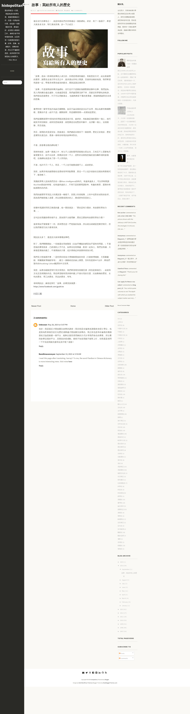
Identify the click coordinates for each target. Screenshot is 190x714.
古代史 (120, 358)
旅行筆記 (121, 421)
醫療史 (120, 532)
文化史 (120, 407)
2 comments (77, 10)
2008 (121, 628)
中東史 (120, 338)
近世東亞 (121, 523)
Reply (41, 346)
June (123, 587)
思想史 (120, 391)
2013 (121, 609)
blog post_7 (122, 239)
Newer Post (36, 306)
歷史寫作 (60, 10)
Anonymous (121, 236)
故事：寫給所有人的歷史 (51, 5)
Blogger (107, 679)
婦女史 (120, 375)
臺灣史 (120, 503)
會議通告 (121, 434)
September (126, 569)
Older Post (109, 306)
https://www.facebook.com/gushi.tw (49, 286)
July (123, 584)
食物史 (120, 549)
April (123, 595)
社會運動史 (121, 483)
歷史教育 (67, 10)
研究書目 (121, 480)
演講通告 (121, 470)
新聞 (119, 417)
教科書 (120, 398)
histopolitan (12, 5)
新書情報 (121, 414)
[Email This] (34, 294)
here (70, 361)
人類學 (120, 342)
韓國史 (120, 546)
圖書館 (120, 368)
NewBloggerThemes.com (110, 683)
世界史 (120, 325)
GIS (119, 319)
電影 (119, 539)
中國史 (120, 332)
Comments (124, 658)
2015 (121, 562)
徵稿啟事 (121, 388)
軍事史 (120, 516)
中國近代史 (121, 335)
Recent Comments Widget (124, 305)
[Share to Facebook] (41, 294)
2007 (121, 631)
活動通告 (121, 457)
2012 (121, 613)
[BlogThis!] (37, 294)
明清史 (120, 430)
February (125, 602)
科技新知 (121, 493)
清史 (119, 463)
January (124, 606)
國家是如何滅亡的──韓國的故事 (132, 64)
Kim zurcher (121, 213)
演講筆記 (121, 467)
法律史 (120, 453)
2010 (121, 620)
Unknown (43, 324)
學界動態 (121, 378)
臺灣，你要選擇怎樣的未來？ (131, 159)
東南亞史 (121, 437)
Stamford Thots (123, 268)
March (124, 598)
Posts (122, 653)
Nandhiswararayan (47, 354)
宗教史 (120, 381)
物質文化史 (121, 473)
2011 (121, 617)
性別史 (120, 394)
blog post (123, 272)
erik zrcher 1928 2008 (125, 216)
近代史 (120, 526)
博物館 (120, 355)
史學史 (120, 361)
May (123, 591)
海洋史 (120, 460)
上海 (119, 322)
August (124, 580)
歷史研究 (121, 450)
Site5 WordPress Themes (85, 683)
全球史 (120, 348)
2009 (121, 624)
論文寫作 (121, 506)
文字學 (120, 411)
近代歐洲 (121, 529)
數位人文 (121, 404)
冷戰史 (120, 352)
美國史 (120, 500)
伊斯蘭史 (121, 345)
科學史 (120, 486)
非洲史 (120, 542)
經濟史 (120, 496)
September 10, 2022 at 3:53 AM (68, 354)
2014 (121, 566)
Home (12, 71)
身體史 (120, 513)
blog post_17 (122, 259)
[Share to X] (39, 294)
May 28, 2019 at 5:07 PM (58, 324)
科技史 (120, 490)
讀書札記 (121, 509)
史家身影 (121, 365)
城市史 (120, 371)
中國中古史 (121, 329)
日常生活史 (121, 424)
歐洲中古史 (121, 440)
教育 (119, 401)
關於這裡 (121, 536)
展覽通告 (121, 384)
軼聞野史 (121, 519)
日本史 (120, 427)
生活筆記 (121, 476)
